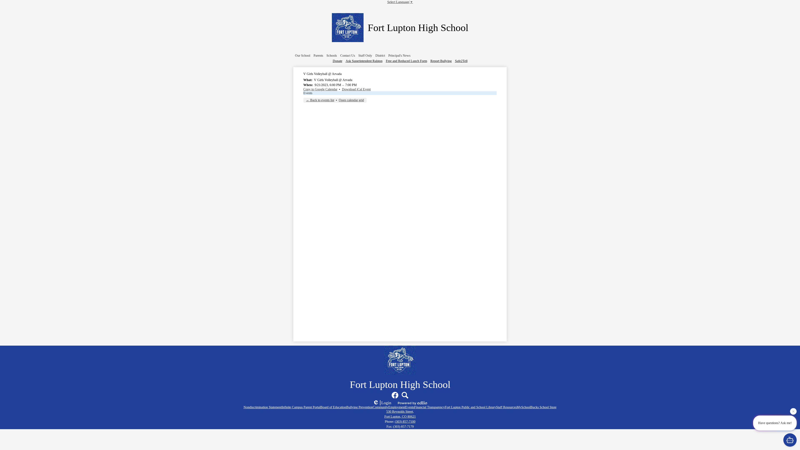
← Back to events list (320, 100)
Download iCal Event (356, 89)
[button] (302, 55)
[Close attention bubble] (793, 411)
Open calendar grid (351, 100)
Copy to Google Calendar (320, 89)
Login (386, 402)
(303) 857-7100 (405, 421)
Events (307, 93)
